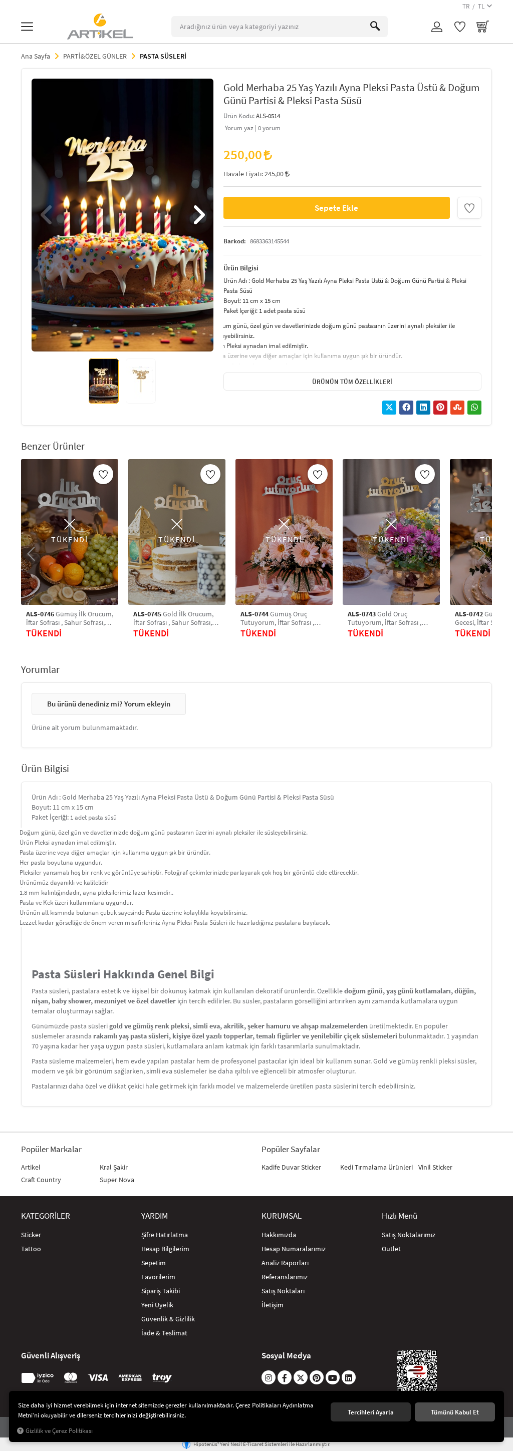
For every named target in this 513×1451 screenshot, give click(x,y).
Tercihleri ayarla (371, 1412)
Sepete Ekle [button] (336, 207)
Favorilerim (158, 1276)
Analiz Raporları (285, 1262)
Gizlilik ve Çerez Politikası (59, 1430)
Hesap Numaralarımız (294, 1248)
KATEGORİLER (45, 1215)
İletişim (273, 1304)
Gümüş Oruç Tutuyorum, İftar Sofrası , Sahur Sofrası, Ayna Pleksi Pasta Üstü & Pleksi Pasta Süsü (278, 618)
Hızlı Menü (399, 1215)
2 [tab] (113, 337)
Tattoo (31, 1248)
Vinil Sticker (435, 1167)
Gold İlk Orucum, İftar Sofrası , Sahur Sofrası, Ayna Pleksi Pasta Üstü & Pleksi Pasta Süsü (173, 618)
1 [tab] (104, 337)
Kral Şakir (114, 1167)
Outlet (391, 1248)
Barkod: (234, 241)
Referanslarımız (285, 1276)
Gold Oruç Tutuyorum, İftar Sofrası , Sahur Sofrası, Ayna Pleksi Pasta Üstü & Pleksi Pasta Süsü (386, 618)
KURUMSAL (282, 1215)
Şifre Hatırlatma (164, 1234)
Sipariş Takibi (160, 1290)
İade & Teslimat (164, 1332)
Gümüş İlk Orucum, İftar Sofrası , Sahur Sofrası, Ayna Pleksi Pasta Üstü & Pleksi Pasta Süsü (69, 618)
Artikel (31, 1167)
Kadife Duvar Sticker (291, 1167)
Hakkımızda (279, 1234)
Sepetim (153, 1262)
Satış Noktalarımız (408, 1234)
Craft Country (41, 1179)
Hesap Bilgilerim (165, 1248)
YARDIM (154, 1215)
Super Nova (117, 1179)
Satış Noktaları (283, 1290)
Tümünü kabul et (455, 1412)
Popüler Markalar (51, 1149)
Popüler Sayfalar (291, 1149)
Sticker (31, 1234)
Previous (46, 214)
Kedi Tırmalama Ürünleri (376, 1167)
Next (198, 214)
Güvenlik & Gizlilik (168, 1318)
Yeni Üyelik (157, 1304)
